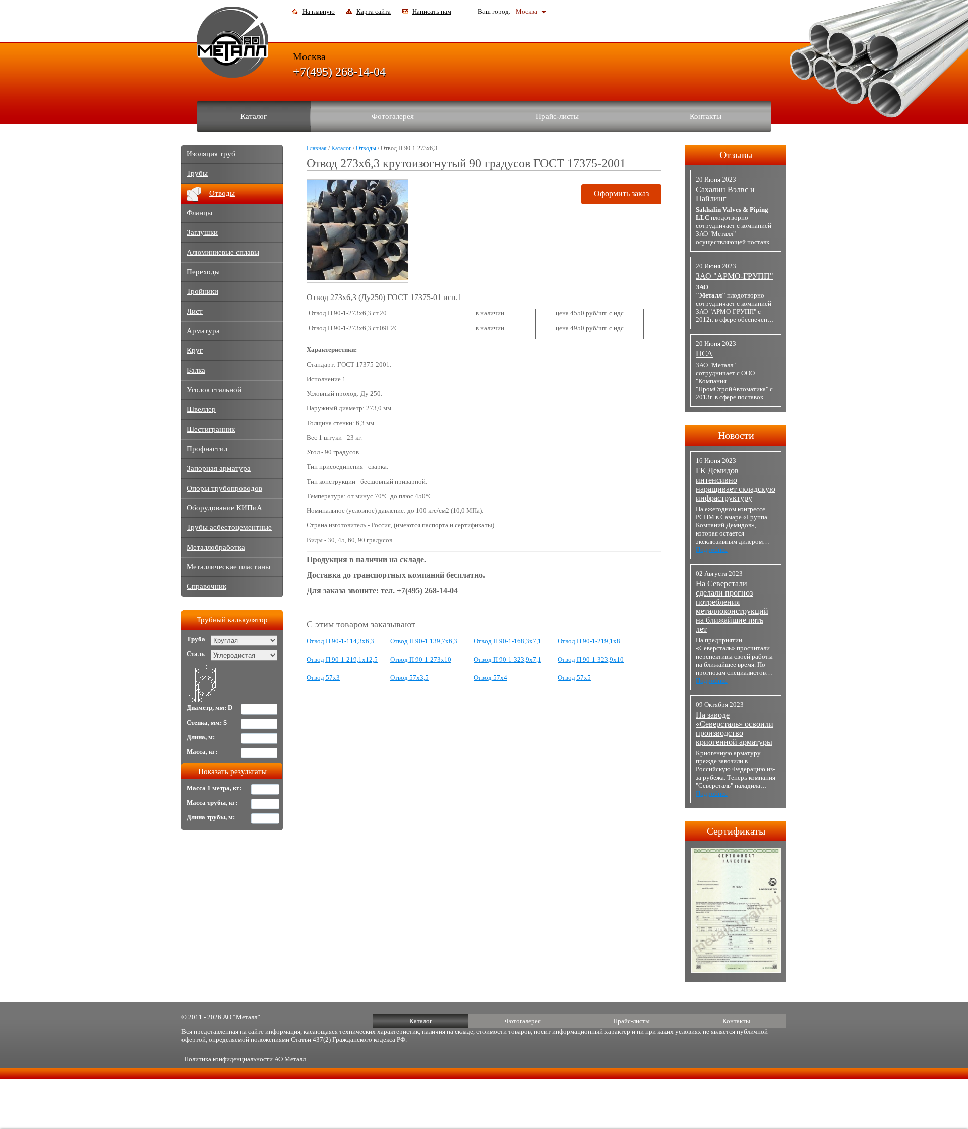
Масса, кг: (202, 751)
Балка (196, 370)
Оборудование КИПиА (224, 508)
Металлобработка (216, 547)
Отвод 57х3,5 (409, 677)
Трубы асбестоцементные (229, 527)
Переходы (203, 272)
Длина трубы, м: (211, 817)
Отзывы (736, 154)
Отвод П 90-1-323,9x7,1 (507, 659)
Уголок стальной (214, 390)
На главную (318, 11)
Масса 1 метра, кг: (214, 788)
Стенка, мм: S (207, 722)
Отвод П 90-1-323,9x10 (591, 659)
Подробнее (712, 549)
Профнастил (207, 449)
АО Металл (290, 1059)
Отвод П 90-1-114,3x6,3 (340, 641)
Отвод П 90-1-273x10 (420, 659)
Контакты (705, 116)
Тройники (202, 291)
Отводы (366, 148)
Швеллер (201, 409)
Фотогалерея (393, 116)
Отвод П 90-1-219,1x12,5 (342, 659)
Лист (195, 311)
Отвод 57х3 (323, 677)
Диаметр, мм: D (209, 707)
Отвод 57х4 (490, 677)
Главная (317, 148)
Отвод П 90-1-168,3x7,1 (507, 641)
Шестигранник (211, 429)
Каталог (253, 116)
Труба (196, 639)
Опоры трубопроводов (224, 488)
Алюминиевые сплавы (223, 252)
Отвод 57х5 (574, 677)
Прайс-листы (557, 116)
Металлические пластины (228, 567)
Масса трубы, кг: (212, 802)
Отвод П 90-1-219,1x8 (589, 641)
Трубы (197, 173)
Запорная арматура (219, 468)
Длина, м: (201, 737)
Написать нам (431, 11)
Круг (195, 350)
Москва (526, 11)
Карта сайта (373, 11)
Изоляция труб (211, 154)
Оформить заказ (621, 193)
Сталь (196, 654)
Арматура (203, 331)
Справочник (206, 586)
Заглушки (202, 232)
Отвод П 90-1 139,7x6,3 (423, 641)
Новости (736, 435)
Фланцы (199, 213)
